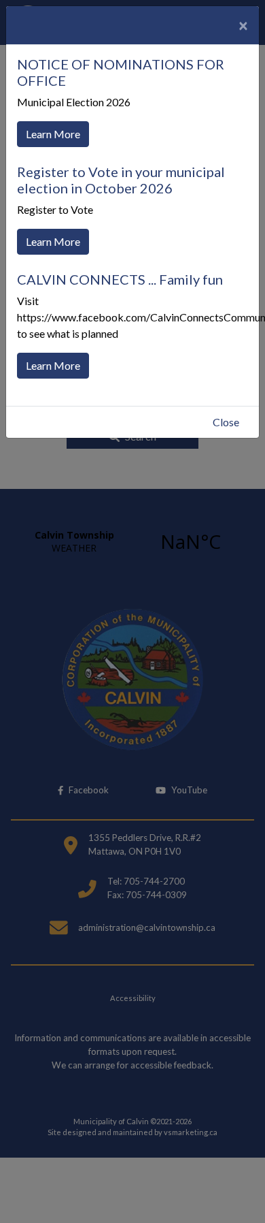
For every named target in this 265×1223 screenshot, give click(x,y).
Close (226, 421)
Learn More (53, 133)
